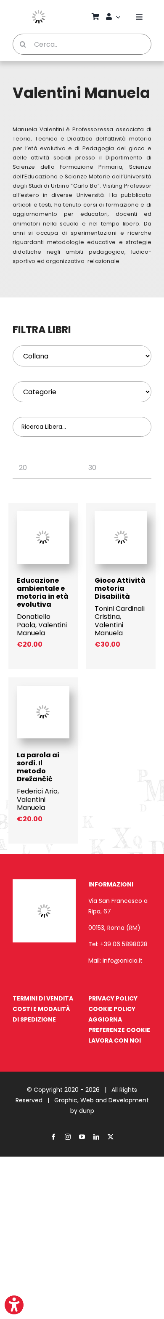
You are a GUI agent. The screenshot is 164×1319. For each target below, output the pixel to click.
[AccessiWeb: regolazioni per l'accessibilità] (14, 1305)
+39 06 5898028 (124, 944)
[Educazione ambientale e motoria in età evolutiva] (43, 515)
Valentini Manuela (42, 629)
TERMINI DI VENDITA (43, 998)
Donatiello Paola (33, 620)
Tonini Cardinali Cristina (120, 612)
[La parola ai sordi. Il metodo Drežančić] (43, 690)
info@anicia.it (123, 960)
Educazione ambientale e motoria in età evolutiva (43, 593)
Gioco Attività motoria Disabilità (120, 588)
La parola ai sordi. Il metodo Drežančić (38, 767)
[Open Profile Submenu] (119, 17)
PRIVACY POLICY (113, 998)
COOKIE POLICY (111, 1009)
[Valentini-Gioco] (121, 515)
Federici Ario (37, 791)
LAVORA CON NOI (114, 1040)
